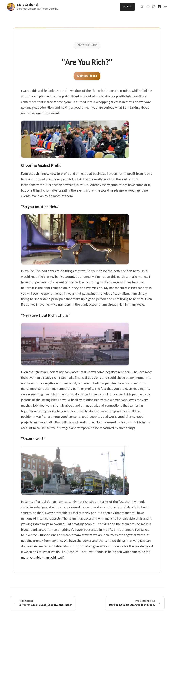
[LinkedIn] (159, 6)
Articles (127, 6)
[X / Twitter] (142, 6)
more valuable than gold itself (42, 557)
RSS (165, 7)
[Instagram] (153, 6)
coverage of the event (43, 113)
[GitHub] (148, 6)
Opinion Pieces (87, 76)
